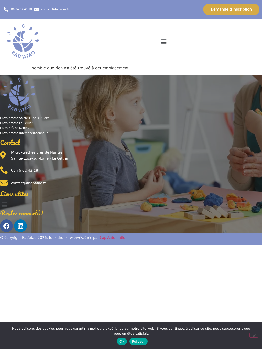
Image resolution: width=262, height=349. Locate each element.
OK (121, 341)
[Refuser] (253, 335)
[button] (163, 41)
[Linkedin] (20, 225)
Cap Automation (114, 237)
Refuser (138, 341)
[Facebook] (6, 225)
